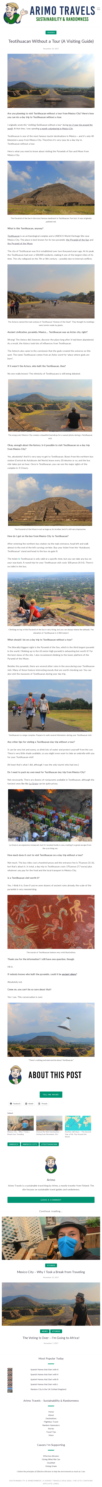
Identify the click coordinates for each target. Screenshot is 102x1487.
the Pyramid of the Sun (77, 239)
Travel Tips (51, 1432)
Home (51, 1411)
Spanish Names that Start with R (44, 1379)
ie (73, 974)
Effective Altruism (51, 1456)
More (51, 1435)
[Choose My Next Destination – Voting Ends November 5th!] (49, 1123)
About (51, 1415)
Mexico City (30, 1144)
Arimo (51, 1179)
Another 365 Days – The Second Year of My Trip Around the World (78, 1134)
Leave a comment (51, 1200)
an (63, 974)
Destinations (51, 1418)
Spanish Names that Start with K (44, 1374)
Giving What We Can (51, 1459)
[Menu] (98, 9)
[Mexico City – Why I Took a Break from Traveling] (20, 1123)
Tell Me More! (51, 1094)
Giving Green (51, 1466)
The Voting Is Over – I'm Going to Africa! (51, 1338)
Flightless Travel (51, 1422)
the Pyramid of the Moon (20, 243)
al (71, 974)
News (45, 1331)
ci (65, 974)
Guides (51, 32)
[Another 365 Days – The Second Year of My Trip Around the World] (78, 1123)
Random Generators (51, 1425)
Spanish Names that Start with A (44, 1369)
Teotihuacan (13, 236)
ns (75, 974)
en (67, 974)
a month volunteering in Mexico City (56, 128)
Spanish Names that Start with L (44, 1384)
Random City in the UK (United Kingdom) (48, 1389)
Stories (51, 1265)
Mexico (14, 1144)
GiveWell (51, 1463)
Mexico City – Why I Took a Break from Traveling (51, 1272)
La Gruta (33, 783)
